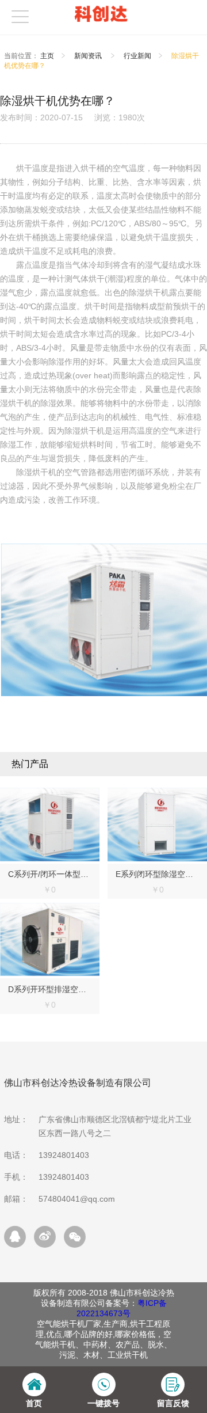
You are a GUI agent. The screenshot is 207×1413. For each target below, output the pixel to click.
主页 (47, 56)
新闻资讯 (88, 56)
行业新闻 (137, 56)
